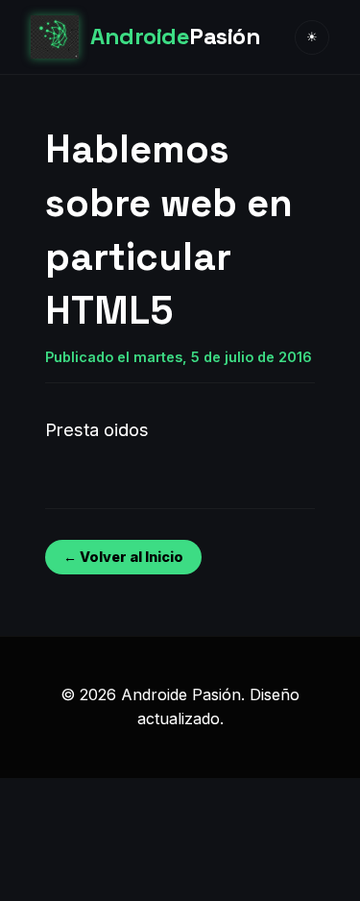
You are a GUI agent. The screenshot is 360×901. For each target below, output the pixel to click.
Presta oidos (97, 429)
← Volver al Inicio (123, 556)
